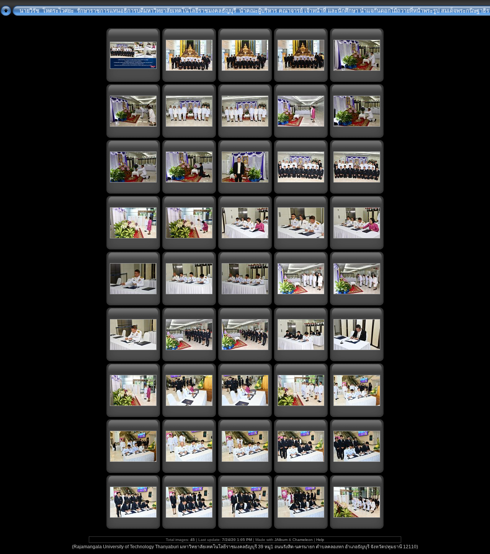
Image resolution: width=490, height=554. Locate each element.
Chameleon (302, 540)
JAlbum (280, 540)
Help (320, 540)
